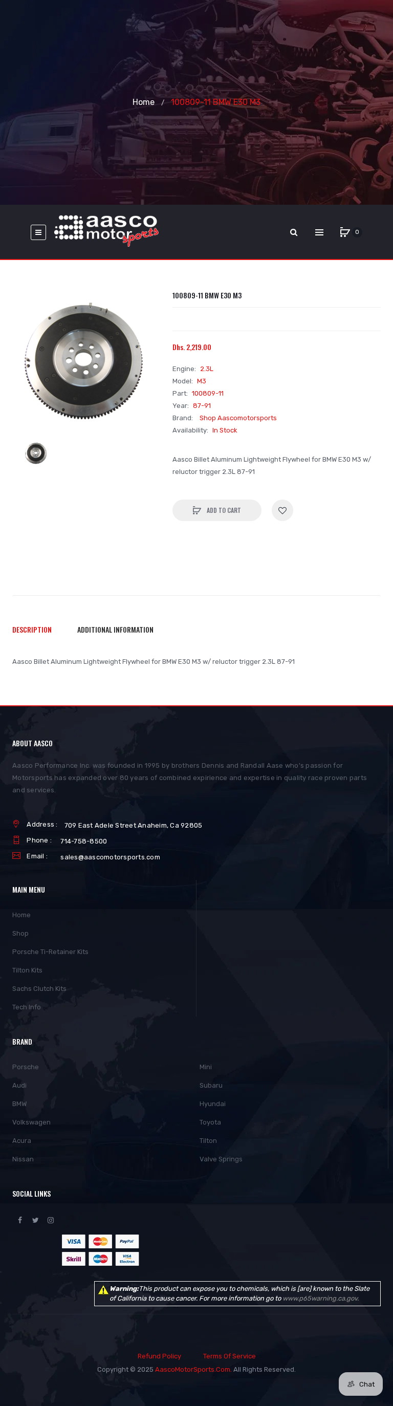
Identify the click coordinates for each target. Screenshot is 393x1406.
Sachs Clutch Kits (39, 988)
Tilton (208, 1140)
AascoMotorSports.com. (193, 1369)
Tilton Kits (27, 970)
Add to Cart (223, 510)
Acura (21, 1140)
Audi (19, 1085)
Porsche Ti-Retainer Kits (50, 952)
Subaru (211, 1085)
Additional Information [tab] (115, 629)
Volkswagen (31, 1122)
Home (144, 102)
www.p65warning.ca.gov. (320, 1298)
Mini (206, 1067)
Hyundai (213, 1104)
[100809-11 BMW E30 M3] (36, 453)
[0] (345, 232)
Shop (20, 933)
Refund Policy (159, 1356)
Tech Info (26, 1007)
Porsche (25, 1067)
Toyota (210, 1122)
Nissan (23, 1159)
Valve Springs (221, 1159)
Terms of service (229, 1356)
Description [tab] (32, 629)
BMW (19, 1104)
